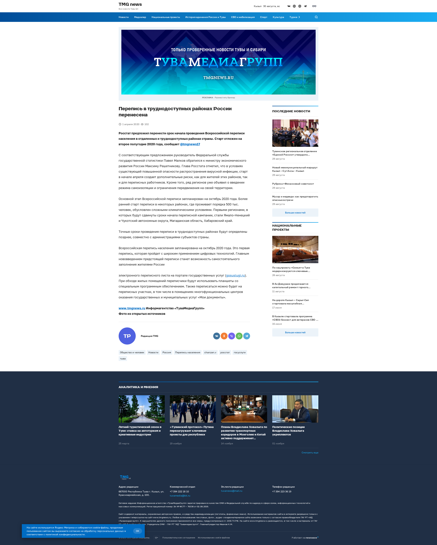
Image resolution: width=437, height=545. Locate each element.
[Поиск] (316, 17)
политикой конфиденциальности (65, 534)
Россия (167, 352)
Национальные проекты (166, 17)
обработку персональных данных (104, 530)
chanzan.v (210, 352)
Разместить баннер (225, 97)
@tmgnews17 (190, 144)
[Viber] (231, 336)
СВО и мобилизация (243, 17)
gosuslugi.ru (235, 275)
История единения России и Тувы (205, 17)
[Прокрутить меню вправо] (299, 17)
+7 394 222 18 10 (179, 491)
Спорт (263, 17)
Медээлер (140, 17)
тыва (123, 358)
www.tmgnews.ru (132, 308)
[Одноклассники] (224, 336)
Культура (278, 17)
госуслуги (240, 352)
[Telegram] (246, 336)
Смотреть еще (310, 452)
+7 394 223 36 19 (281, 491)
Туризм (294, 17)
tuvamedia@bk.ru (180, 495)
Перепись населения (187, 352)
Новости (124, 17)
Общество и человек (132, 352)
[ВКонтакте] (216, 336)
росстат (225, 352)
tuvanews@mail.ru (231, 490)
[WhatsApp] (239, 336)
